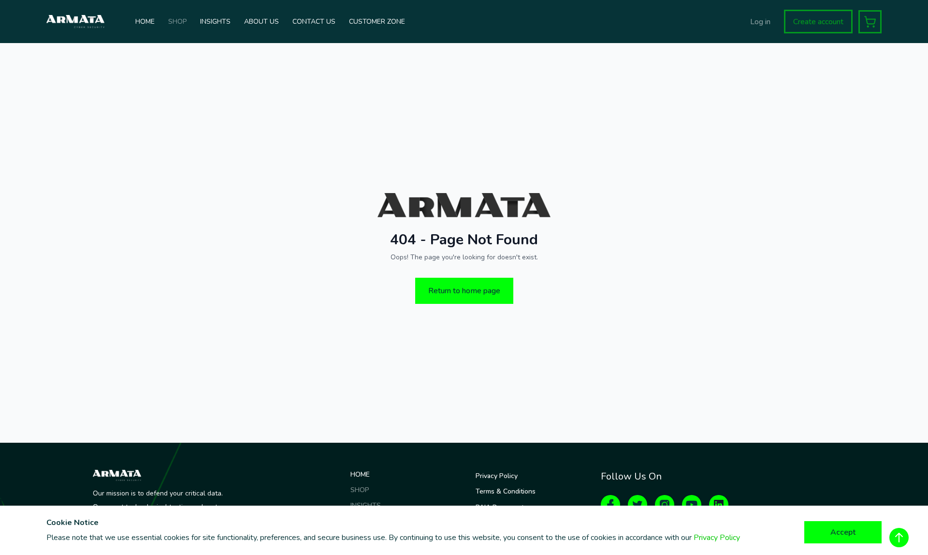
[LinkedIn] (718, 504)
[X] (637, 504)
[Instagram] (664, 504)
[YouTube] (691, 504)
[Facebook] (610, 504)
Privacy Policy (717, 537)
